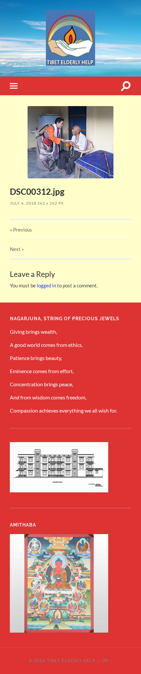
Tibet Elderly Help (71, 660)
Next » (17, 249)
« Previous (21, 230)
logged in (46, 285)
